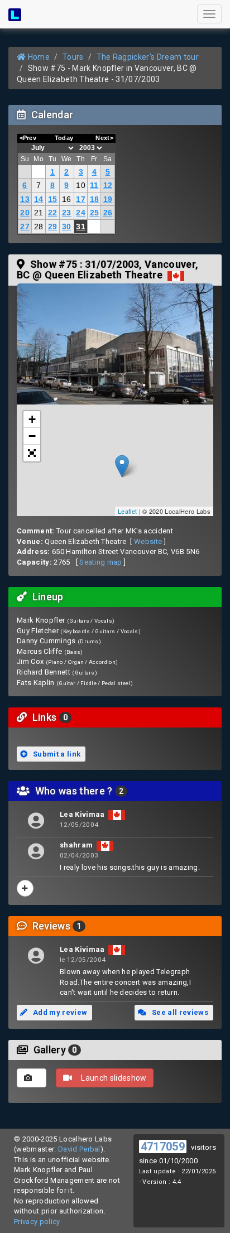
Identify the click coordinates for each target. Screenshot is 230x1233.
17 (80, 199)
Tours (73, 56)
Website (148, 541)
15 (53, 199)
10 (80, 185)
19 (108, 199)
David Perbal (79, 1149)
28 (39, 226)
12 (108, 185)
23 (66, 212)
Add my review (59, 1012)
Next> (104, 137)
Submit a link (56, 754)
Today (64, 137)
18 (94, 199)
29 (53, 226)
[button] (31, 453)
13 (25, 199)
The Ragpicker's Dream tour (148, 56)
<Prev (28, 137)
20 (25, 212)
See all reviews (179, 1012)
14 (39, 199)
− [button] (32, 436)
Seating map (100, 562)
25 (94, 212)
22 (53, 212)
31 (80, 226)
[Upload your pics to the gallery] (31, 1077)
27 (25, 226)
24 (80, 212)
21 (39, 212)
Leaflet (127, 511)
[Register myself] (25, 888)
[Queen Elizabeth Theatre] (115, 349)
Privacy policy (37, 1221)
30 (66, 226)
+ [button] (32, 419)
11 (94, 185)
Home (38, 56)
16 (66, 199)
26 (108, 212)
